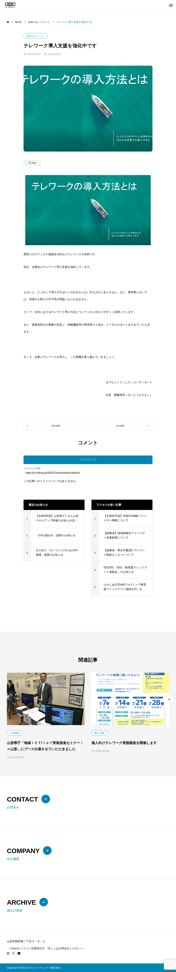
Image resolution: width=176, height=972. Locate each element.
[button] (169, 699)
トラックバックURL (32, 468)
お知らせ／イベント (35, 36)
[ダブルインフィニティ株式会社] (10, 5)
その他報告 (15, 733)
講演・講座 (99, 733)
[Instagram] (7, 953)
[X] (13, 953)
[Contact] (18, 953)
